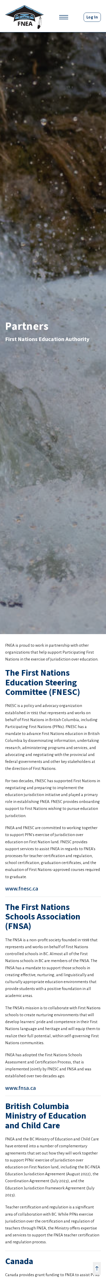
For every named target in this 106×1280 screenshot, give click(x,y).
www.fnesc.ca (21, 889)
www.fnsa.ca (20, 1088)
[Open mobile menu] (63, 17)
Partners (26, 326)
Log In (92, 17)
